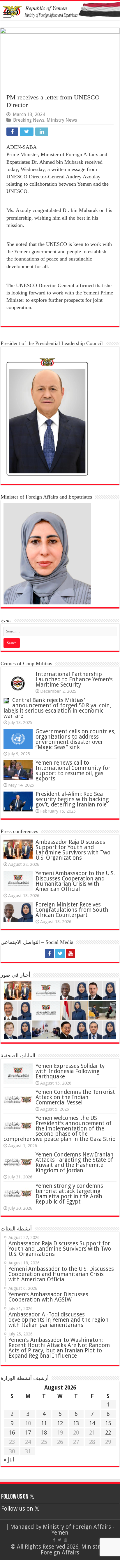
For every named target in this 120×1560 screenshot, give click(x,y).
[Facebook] (49, 953)
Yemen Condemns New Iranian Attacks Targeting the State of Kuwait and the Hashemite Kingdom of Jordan (75, 1162)
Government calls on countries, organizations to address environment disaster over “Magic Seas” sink (76, 739)
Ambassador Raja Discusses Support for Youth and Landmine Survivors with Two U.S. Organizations (73, 850)
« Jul (8, 1459)
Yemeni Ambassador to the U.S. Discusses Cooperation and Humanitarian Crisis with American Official (75, 881)
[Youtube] (70, 953)
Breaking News (28, 120)
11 (44, 1423)
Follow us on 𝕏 (17, 1497)
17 (28, 1432)
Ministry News (62, 120)
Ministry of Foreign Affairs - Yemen (78, 1529)
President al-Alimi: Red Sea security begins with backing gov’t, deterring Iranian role (72, 799)
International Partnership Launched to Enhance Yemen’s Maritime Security (74, 679)
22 (108, 1432)
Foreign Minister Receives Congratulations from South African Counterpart (72, 909)
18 (44, 1432)
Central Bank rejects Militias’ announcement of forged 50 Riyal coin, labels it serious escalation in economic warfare (57, 708)
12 (60, 1423)
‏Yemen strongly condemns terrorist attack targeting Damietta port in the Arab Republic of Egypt (69, 1194)
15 (108, 1423)
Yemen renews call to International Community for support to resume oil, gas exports (73, 770)
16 (12, 1432)
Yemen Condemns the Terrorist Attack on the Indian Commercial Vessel (75, 1097)
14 (92, 1423)
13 (76, 1423)
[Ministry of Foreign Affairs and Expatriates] (60, 10)
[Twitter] (60, 953)
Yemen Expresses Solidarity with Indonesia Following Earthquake (70, 1071)
